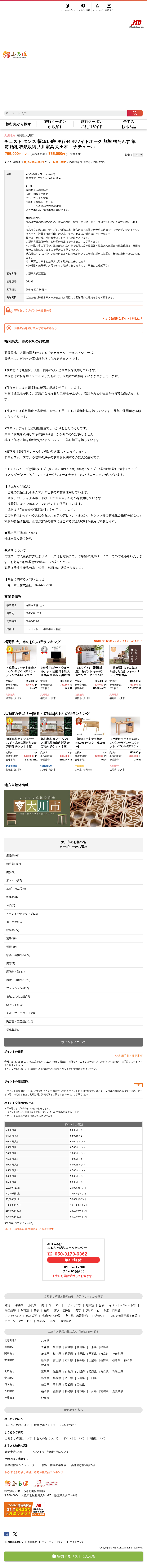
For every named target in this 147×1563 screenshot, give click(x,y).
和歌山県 (117, 1371)
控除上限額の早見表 (54, 1465)
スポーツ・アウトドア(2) (21, 1013)
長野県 (104, 1360)
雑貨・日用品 (112, 1310)
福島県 (104, 1347)
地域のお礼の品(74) (18, 996)
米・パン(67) (14, 880)
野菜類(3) (12, 897)
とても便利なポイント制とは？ (124, 318)
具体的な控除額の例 (83, 1465)
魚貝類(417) (13, 863)
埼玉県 (81, 1353)
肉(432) (11, 872)
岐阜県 (116, 1360)
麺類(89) (11, 946)
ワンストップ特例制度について (50, 1451)
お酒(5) (10, 905)
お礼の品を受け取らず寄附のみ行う (35, 328)
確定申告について (15, 1451)
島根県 (57, 1378)
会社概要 (32, 1542)
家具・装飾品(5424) (18, 955)
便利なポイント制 (45, 1424)
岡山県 (69, 1378)
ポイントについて (74, 1438)
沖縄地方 (9, 1397)
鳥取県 (45, 1378)
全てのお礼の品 (128, 124)
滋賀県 (57, 1371)
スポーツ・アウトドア (18, 1320)
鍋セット (100, 1315)
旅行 (7, 1305)
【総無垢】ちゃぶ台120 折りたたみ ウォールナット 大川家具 (125, 671)
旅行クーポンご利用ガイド (92, 124)
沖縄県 (45, 1397)
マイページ (98, 7)
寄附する (109, 7)
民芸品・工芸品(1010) (19, 1021)
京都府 (69, 1371)
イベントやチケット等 (122, 1305)
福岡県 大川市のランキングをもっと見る (116, 641)
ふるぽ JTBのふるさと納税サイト (15, 49)
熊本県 (81, 1391)
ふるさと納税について (18, 1438)
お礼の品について (47, 1438)
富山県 (57, 1360)
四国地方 (9, 1384)
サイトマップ (77, 1542)
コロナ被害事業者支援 (123, 1315)
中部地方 (9, 1360)
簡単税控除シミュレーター (21, 1465)
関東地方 (9, 1353)
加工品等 (10, 1310)
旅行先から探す (18, 124)
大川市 (29, 135)
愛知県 (45, 1364)
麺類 (46, 1310)
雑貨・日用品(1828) (18, 980)
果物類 (19, 1305)
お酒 (101, 1305)
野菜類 (90, 1305)
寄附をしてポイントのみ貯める (33, 310)
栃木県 (57, 1353)
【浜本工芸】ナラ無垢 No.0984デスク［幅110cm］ (90, 742)
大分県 (93, 1391)
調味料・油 (92, 1310)
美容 (78, 1310)
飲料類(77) (12, 930)
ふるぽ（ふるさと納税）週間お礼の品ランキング (33, 1472)
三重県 (45, 1371)
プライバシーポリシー (53, 1542)
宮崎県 (104, 1391)
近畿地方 (9, 1371)
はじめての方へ (68, 7)
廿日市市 (87, 769)
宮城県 (69, 1347)
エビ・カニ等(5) (16, 888)
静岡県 (128, 1360)
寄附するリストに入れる (76, 1556)
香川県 (57, 1384)
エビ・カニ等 (73, 1305)
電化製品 (65, 1320)
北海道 (9, 769)
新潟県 (45, 1360)
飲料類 (25, 1310)
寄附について (98, 1438)
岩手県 (57, 1347)
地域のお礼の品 (51, 1315)
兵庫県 (93, 1371)
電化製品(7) (13, 1029)
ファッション (13, 1315)
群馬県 (69, 1353)
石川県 (69, 1360)
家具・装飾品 (62, 1310)
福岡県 (21, 135)
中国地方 (79, 766)
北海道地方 (11, 766)
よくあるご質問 (84, 7)
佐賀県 (57, 1391)
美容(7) (10, 963)
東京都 (104, 1353)
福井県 (81, 1360)
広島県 (78, 769)
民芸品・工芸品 (46, 1320)
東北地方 (9, 1346)
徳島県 (45, 1384)
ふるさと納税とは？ (17, 1424)
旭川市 (17, 769)
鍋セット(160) (15, 1004)
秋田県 (81, 1347)
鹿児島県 (117, 1391)
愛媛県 (69, 1384)
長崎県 (69, 1391)
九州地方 (9, 135)
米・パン (54, 1305)
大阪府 (81, 1371)
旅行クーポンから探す (55, 124)
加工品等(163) (15, 921)
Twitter (15, 1534)
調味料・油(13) (15, 971)
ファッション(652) (17, 988)
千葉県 (93, 1353)
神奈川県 (117, 1353)
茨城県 (45, 1353)
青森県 (45, 1347)
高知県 (81, 1384)
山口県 (93, 1378)
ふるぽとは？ (68, 1424)
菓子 (36, 1310)
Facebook (6, 1534)
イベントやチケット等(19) (22, 913)
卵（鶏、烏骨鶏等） (77, 1315)
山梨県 (93, 1360)
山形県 (93, 1347)
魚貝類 (32, 1305)
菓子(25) (11, 938)
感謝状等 (31, 1315)
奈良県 (104, 1371)
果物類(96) (12, 855)
